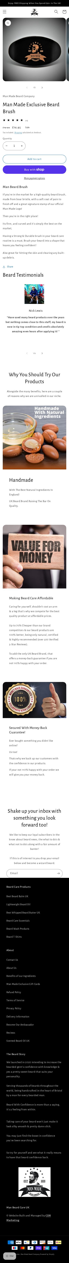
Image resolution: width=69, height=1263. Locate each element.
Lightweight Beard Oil (18, 904)
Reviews (10, 1032)
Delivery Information (17, 1016)
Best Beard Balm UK (17, 896)
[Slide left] (26, 87)
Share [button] (10, 266)
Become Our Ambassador (20, 1024)
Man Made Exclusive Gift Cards (23, 984)
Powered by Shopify (47, 1254)
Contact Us (12, 960)
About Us (11, 968)
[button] (4, 12)
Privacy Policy (13, 1008)
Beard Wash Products (17, 929)
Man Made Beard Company (30, 1254)
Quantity (7, 138)
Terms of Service (15, 1000)
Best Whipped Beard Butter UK (23, 912)
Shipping (18, 132)
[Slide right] (42, 87)
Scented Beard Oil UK (18, 1041)
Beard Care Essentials (18, 920)
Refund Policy (13, 992)
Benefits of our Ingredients (21, 976)
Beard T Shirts (14, 937)
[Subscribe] (58, 873)
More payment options (34, 178)
